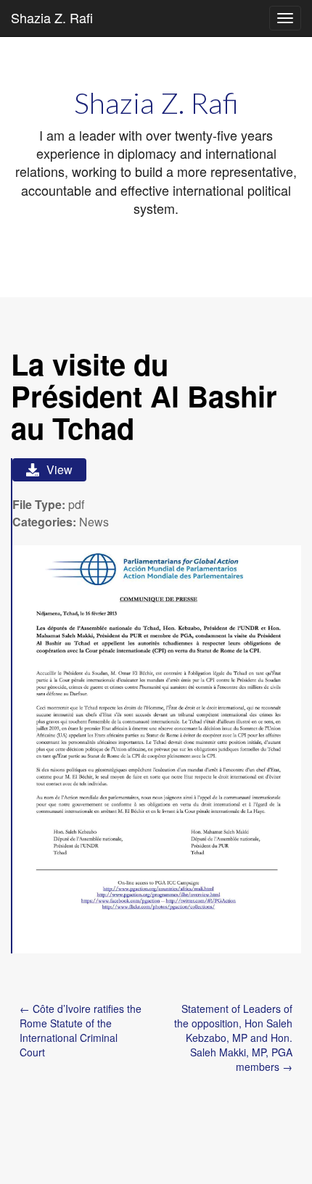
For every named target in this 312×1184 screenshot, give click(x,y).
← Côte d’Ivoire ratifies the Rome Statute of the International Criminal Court (80, 1030)
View (59, 469)
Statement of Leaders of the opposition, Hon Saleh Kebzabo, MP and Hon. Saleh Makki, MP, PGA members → (233, 1037)
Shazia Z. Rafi (52, 17)
